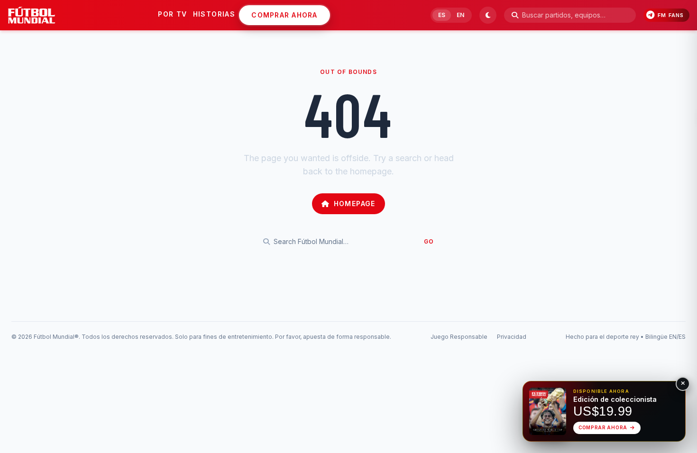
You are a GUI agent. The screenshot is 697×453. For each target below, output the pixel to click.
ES (441, 14)
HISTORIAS (214, 14)
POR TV (172, 14)
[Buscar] (515, 15)
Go (429, 241)
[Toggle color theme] (487, 15)
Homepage (355, 203)
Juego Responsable (459, 336)
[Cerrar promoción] (683, 384)
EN (460, 14)
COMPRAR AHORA (284, 15)
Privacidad (511, 336)
